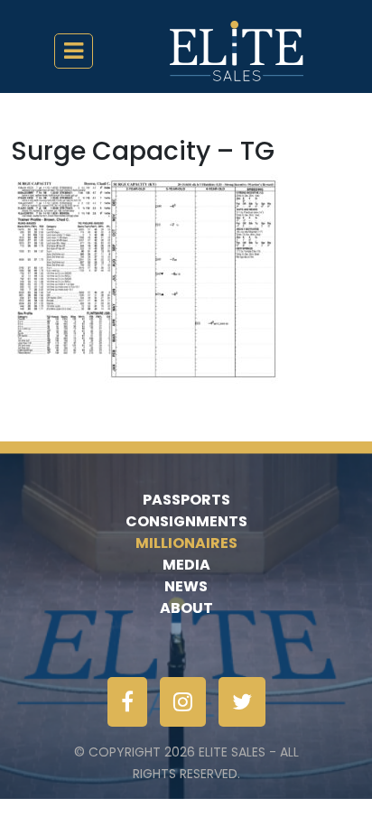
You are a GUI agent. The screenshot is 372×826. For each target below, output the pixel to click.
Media (186, 564)
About (186, 608)
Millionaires (186, 543)
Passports (186, 499)
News (186, 586)
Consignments (186, 521)
